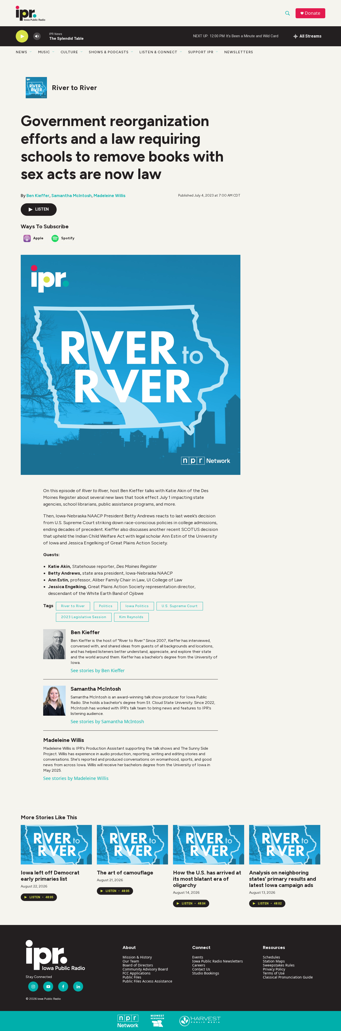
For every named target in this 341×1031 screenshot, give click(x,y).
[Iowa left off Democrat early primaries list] (56, 845)
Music (44, 52)
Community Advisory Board (145, 969)
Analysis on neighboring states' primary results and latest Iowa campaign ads (282, 878)
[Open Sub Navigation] (31, 52)
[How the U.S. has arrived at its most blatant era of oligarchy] (208, 845)
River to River (74, 87)
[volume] (37, 36)
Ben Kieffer (37, 195)
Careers (198, 965)
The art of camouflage (125, 872)
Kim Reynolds (131, 617)
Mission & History (137, 957)
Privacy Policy (274, 969)
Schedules (271, 957)
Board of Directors (138, 965)
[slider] (45, 36)
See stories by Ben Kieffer (98, 670)
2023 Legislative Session (83, 617)
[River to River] (36, 87)
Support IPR (200, 52)
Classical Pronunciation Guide (288, 977)
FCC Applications (137, 973)
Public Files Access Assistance (147, 981)
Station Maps (274, 961)
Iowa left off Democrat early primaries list (50, 875)
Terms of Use (274, 973)
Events (197, 957)
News (21, 52)
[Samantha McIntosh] (54, 701)
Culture (69, 52)
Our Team (131, 961)
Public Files (132, 977)
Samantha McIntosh (71, 195)
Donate (312, 13)
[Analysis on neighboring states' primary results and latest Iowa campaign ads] (284, 845)
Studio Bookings (205, 973)
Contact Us (201, 969)
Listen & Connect (158, 52)
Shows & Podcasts (109, 52)
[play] (22, 36)
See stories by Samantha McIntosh (107, 721)
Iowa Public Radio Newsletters (217, 961)
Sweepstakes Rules (279, 965)
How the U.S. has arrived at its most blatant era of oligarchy (207, 878)
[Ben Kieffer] (54, 644)
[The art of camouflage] (132, 845)
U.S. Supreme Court (180, 606)
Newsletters (238, 52)
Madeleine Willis (109, 195)
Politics (106, 606)
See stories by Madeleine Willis (76, 778)
